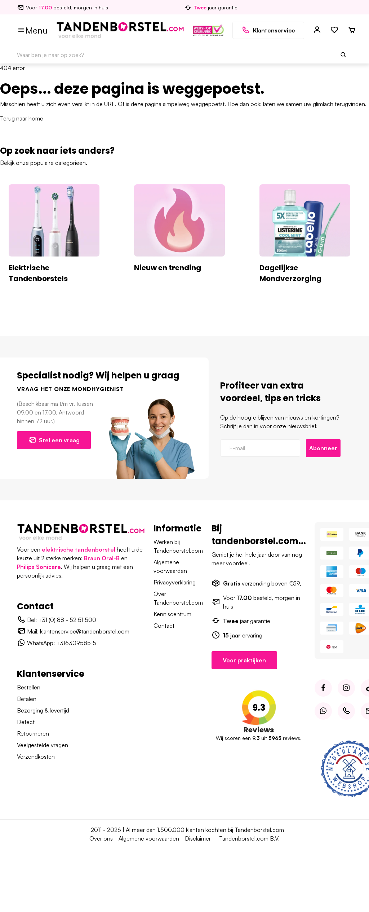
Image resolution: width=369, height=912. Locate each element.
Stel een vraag (59, 440)
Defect (26, 721)
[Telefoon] (346, 711)
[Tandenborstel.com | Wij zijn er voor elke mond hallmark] (208, 29)
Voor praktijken (244, 660)
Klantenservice (274, 30)
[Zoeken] (343, 54)
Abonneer (323, 448)
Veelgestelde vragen (42, 745)
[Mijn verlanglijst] (334, 30)
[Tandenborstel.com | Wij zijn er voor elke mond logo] (120, 29)
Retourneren (33, 733)
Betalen (26, 698)
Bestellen (28, 687)
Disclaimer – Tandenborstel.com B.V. (232, 838)
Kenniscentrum (172, 614)
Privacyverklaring (175, 582)
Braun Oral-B (102, 558)
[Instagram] (346, 688)
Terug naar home (21, 118)
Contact (164, 625)
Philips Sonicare (39, 566)
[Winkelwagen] (351, 30)
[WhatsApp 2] (323, 711)
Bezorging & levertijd (43, 710)
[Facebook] (323, 688)
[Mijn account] (317, 30)
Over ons (101, 838)
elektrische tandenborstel (78, 549)
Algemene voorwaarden (149, 838)
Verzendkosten (36, 756)
